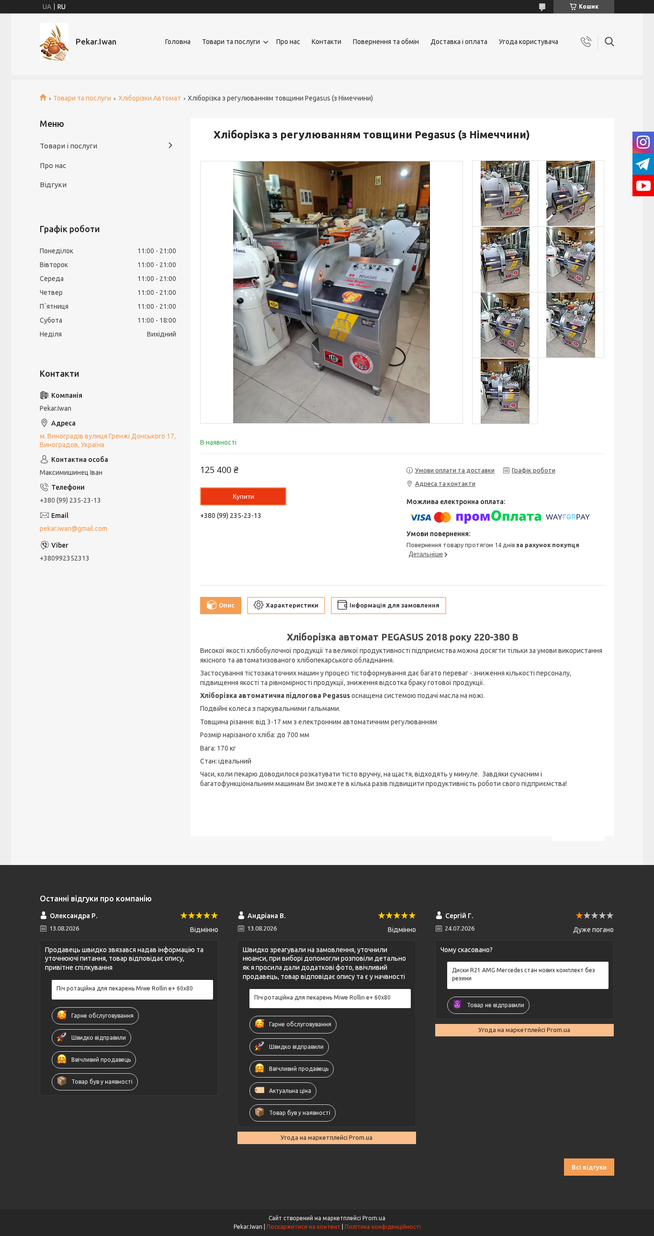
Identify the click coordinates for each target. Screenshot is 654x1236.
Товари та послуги (231, 41)
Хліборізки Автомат (149, 98)
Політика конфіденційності (383, 1227)
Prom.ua (373, 1218)
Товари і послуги (68, 146)
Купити (243, 496)
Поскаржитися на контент (303, 1227)
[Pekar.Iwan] (54, 42)
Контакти (326, 41)
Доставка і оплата (458, 41)
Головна (178, 41)
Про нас (288, 41)
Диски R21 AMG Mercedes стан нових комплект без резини (523, 974)
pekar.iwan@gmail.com (73, 528)
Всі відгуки (589, 1167)
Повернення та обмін (386, 41)
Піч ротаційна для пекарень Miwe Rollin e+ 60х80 (124, 988)
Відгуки (53, 184)
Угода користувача (528, 41)
